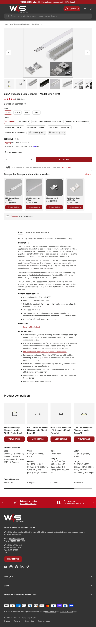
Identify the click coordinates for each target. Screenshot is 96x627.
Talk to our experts (28, 503)
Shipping (7, 143)
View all (88, 174)
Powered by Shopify (29, 618)
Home (6, 24)
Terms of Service (66, 611)
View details (14, 439)
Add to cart (64, 159)
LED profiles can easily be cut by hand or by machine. (44, 352)
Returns (17, 621)
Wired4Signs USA (15, 618)
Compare (14, 216)
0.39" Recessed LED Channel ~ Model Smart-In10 (26, 24)
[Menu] (5, 9)
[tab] (20, 232)
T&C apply (71, 2)
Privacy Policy (50, 611)
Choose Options (13, 207)
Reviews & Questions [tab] (37, 232)
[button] (90, 9)
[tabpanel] (48, 310)
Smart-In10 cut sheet (31, 327)
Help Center (13, 559)
